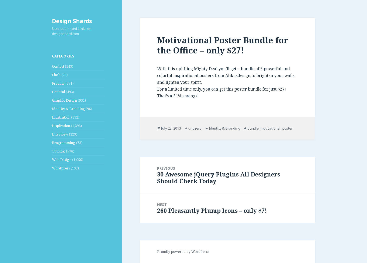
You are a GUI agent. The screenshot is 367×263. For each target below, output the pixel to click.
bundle (253, 128)
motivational (270, 128)
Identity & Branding (68, 108)
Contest (58, 66)
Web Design (61, 159)
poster (287, 128)
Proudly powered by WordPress (183, 251)
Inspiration (61, 125)
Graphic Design (64, 100)
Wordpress (61, 168)
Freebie (58, 83)
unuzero (195, 128)
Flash (56, 75)
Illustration (61, 117)
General (58, 92)
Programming (63, 142)
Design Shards (72, 21)
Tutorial (58, 151)
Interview (60, 134)
